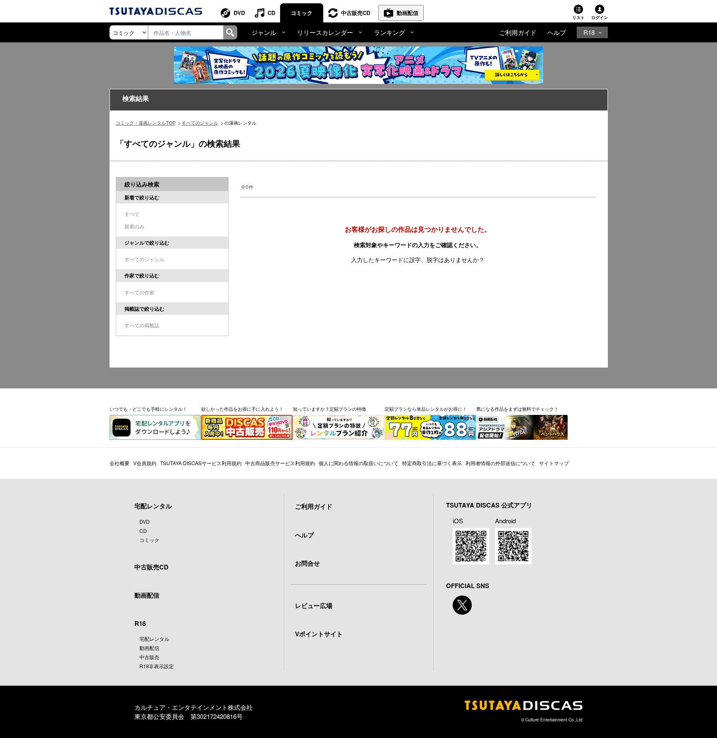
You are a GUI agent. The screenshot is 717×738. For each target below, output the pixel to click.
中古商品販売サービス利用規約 (280, 462)
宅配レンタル (154, 638)
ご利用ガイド (518, 32)
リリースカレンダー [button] (325, 32)
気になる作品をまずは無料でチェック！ (517, 408)
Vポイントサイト (319, 633)
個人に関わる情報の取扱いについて (358, 462)
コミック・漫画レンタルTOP (146, 122)
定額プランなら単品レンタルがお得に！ (426, 408)
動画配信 (407, 13)
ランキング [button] (389, 32)
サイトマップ (554, 462)
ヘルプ (556, 32)
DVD (239, 13)
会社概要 (119, 462)
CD (271, 13)
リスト (578, 17)
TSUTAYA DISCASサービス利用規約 (200, 462)
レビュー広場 (313, 605)
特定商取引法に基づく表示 (432, 462)
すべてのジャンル (200, 122)
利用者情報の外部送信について (500, 462)
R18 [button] (589, 32)
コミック (301, 13)
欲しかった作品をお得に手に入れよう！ (242, 408)
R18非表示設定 (156, 665)
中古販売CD (355, 13)
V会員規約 (144, 462)
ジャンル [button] (263, 32)
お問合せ (307, 563)
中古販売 (149, 656)
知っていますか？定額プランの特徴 (329, 408)
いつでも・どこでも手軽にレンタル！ (148, 408)
